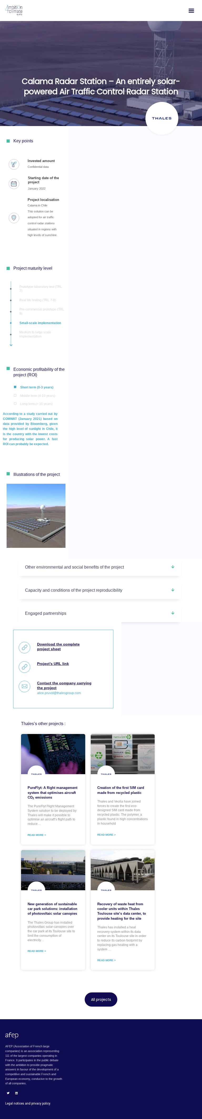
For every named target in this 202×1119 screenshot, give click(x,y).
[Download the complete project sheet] (24, 647)
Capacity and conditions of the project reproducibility (73, 590)
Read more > (37, 835)
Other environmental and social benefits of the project (74, 567)
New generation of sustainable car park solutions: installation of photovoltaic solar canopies (52, 908)
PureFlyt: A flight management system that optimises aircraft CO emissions (52, 792)
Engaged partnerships (45, 613)
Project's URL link (53, 664)
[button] (99, 567)
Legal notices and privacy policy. (28, 1103)
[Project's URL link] (24, 667)
